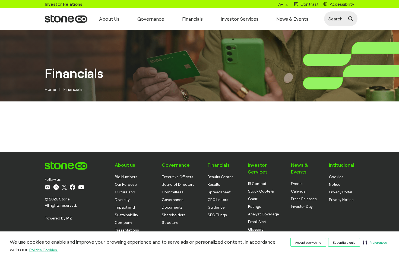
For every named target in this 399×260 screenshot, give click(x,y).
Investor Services (239, 19)
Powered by (58, 218)
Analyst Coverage (263, 214)
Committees (172, 192)
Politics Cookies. (43, 249)
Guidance (216, 207)
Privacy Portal (340, 192)
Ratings (254, 206)
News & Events (292, 19)
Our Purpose (126, 184)
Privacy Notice (341, 199)
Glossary (256, 229)
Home (50, 89)
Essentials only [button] (344, 242)
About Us (109, 19)
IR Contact (257, 183)
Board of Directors (178, 184)
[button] (375, 242)
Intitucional (341, 165)
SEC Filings (217, 214)
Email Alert (257, 221)
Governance (150, 19)
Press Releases (304, 198)
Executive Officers (177, 176)
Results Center (220, 176)
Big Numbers (126, 176)
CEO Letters (218, 199)
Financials (192, 19)
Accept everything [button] (308, 242)
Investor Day (302, 206)
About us (125, 165)
